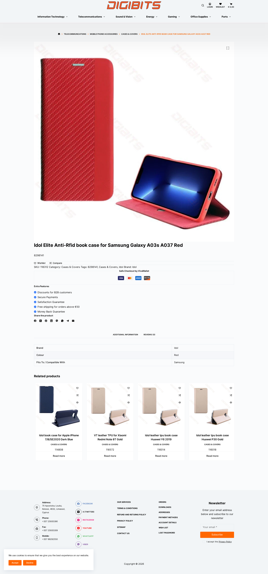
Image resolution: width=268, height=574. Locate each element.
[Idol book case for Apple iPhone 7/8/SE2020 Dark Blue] (57, 406)
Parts (225, 16)
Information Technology (51, 16)
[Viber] (57, 321)
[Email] (73, 321)
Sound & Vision (124, 16)
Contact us (123, 533)
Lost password (167, 533)
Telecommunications (90, 16)
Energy (150, 16)
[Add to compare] (75, 395)
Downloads (165, 507)
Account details (167, 522)
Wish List (163, 527)
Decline (29, 562)
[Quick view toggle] (75, 402)
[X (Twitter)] (40, 321)
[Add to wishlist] (75, 387)
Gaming (172, 16)
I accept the (219, 541)
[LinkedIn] (51, 321)
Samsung (179, 362)
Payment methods (168, 517)
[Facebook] (35, 321)
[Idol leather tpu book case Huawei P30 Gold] (211, 406)
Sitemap (121, 527)
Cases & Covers (70, 266)
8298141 (93, 266)
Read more (57, 456)
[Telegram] (68, 321)
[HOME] (59, 34)
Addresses (164, 512)
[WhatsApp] (62, 321)
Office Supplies (199, 16)
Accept (15, 562)
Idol (121, 266)
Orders (162, 502)
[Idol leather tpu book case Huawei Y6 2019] (159, 406)
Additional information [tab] (125, 334)
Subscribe (217, 534)
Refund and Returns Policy (131, 514)
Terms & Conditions (127, 508)
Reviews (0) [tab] (149, 334)
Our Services (124, 502)
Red (176, 355)
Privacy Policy (125, 521)
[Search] (203, 5)
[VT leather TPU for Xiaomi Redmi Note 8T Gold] (108, 406)
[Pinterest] (46, 321)
